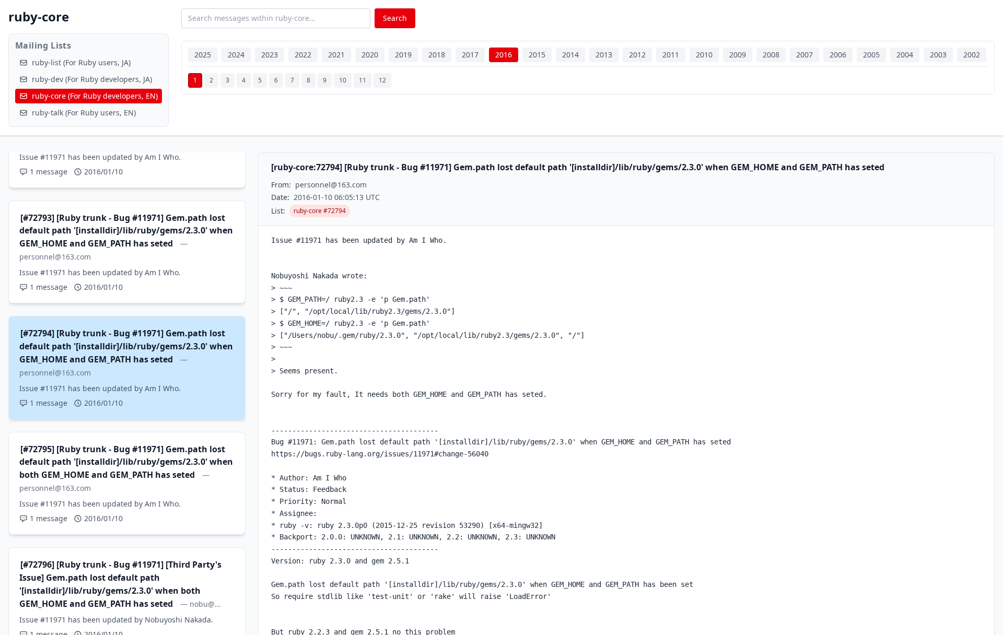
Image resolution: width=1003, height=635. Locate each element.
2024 (236, 55)
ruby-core (38, 16)
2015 (537, 55)
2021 (336, 55)
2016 (503, 55)
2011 (670, 55)
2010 (704, 55)
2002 (971, 55)
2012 (637, 55)
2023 (269, 55)
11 (362, 80)
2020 (369, 55)
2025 (202, 55)
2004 (904, 55)
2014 (570, 55)
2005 (871, 55)
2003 (938, 55)
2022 (303, 55)
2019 (403, 55)
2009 (737, 55)
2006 (838, 55)
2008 (771, 55)
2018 (436, 55)
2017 (470, 55)
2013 (604, 55)
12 (382, 80)
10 (342, 80)
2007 (804, 55)
